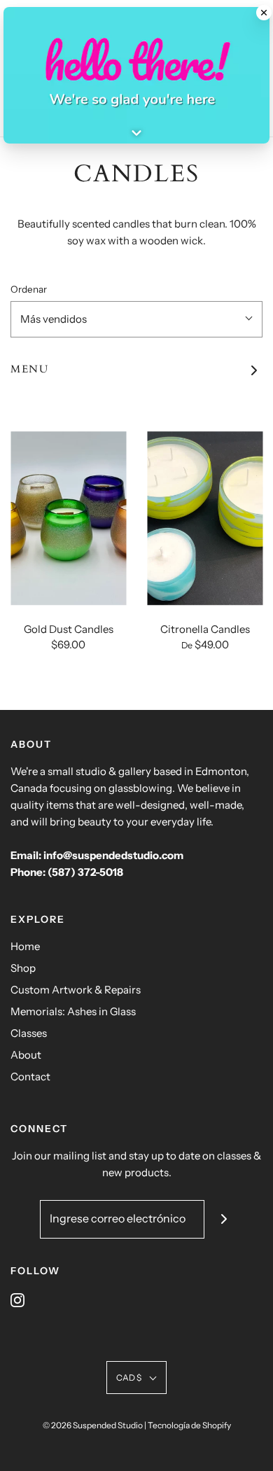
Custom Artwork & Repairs (75, 989)
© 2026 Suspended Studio (93, 1425)
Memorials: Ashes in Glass (73, 1011)
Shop (23, 968)
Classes (28, 1033)
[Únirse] (223, 1219)
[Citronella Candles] (204, 519)
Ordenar (28, 289)
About (25, 1054)
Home (25, 946)
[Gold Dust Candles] (68, 519)
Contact (30, 1076)
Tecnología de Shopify (189, 1425)
